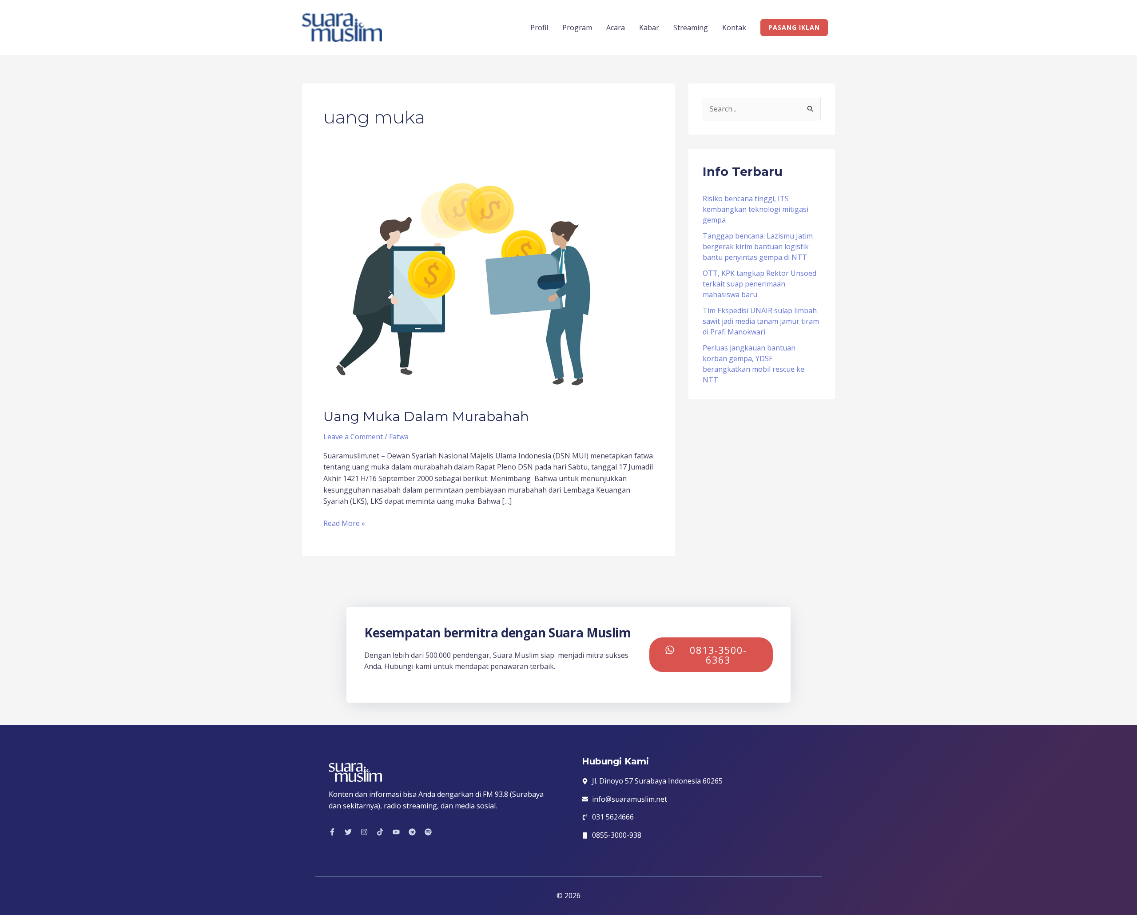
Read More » (344, 523)
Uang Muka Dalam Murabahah (426, 416)
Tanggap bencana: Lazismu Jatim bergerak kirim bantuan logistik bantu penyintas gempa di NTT (758, 246)
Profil (539, 27)
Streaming (690, 27)
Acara (615, 27)
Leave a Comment (353, 437)
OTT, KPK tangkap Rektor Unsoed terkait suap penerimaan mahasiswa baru (759, 283)
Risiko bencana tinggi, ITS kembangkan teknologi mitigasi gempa (755, 209)
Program (577, 27)
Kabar (649, 27)
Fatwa (399, 437)
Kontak (734, 27)
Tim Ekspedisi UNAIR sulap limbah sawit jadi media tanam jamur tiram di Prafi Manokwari (761, 321)
